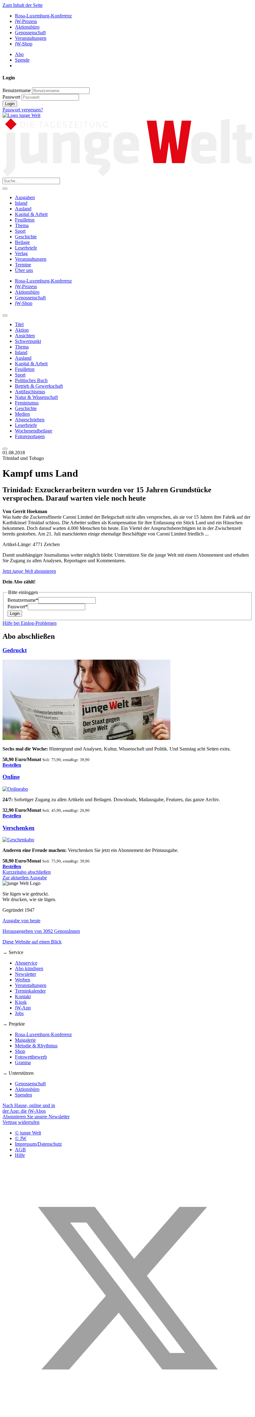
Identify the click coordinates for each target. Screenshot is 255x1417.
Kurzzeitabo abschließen (26, 872)
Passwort (11, 97)
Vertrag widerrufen (20, 1122)
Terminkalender (30, 991)
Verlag (21, 253)
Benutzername (16, 90)
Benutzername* (22, 600)
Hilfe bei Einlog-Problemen (29, 623)
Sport (20, 231)
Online (11, 777)
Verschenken (18, 828)
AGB (20, 1149)
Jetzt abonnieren (29, 571)
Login (10, 103)
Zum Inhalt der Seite (22, 5)
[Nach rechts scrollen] (4, 449)
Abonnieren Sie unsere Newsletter (36, 1116)
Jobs (19, 1013)
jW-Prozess (26, 21)
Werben (22, 979)
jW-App (23, 1007)
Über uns (24, 270)
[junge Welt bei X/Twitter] (127, 1411)
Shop (20, 1051)
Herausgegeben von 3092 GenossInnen (41, 931)
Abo (19, 54)
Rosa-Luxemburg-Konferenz (43, 15)
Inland (21, 203)
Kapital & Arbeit (31, 214)
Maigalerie (25, 1040)
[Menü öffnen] (4, 188)
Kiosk (21, 1002)
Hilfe (20, 1155)
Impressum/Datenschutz (38, 1144)
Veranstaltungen (30, 38)
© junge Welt (28, 1132)
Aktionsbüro (27, 27)
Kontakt (23, 996)
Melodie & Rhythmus (36, 1045)
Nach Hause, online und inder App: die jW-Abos (28, 1108)
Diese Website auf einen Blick (32, 941)
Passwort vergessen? (22, 109)
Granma (23, 1062)
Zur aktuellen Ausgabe (24, 877)
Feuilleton (25, 219)
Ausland (23, 208)
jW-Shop (23, 43)
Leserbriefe (26, 247)
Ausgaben (25, 197)
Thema (22, 225)
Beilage (22, 242)
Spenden (23, 1094)
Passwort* (17, 606)
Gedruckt (14, 650)
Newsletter (25, 974)
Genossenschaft (30, 32)
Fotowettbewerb (31, 1056)
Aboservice (26, 963)
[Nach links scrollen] (4, 315)
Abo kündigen (29, 968)
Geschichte (26, 236)
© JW (20, 1138)
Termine (23, 264)
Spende (22, 60)
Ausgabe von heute (21, 920)
